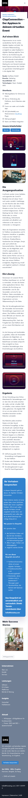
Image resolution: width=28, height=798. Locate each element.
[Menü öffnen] (24, 3)
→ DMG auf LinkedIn (8, 776)
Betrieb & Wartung (8, 692)
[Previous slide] (4, 639)
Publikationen (6, 705)
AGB (20, 795)
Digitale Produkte (8, 14)
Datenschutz (14, 795)
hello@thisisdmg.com (8, 786)
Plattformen (5, 690)
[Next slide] (24, 639)
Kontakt (4, 672)
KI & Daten (5, 687)
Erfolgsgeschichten (8, 657)
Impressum (5, 795)
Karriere (4, 674)
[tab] (10, 652)
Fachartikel (5, 702)
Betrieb (6, 130)
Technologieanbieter (9, 16)
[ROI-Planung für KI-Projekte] (14, 639)
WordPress (18, 114)
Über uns (5, 670)
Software (4, 685)
